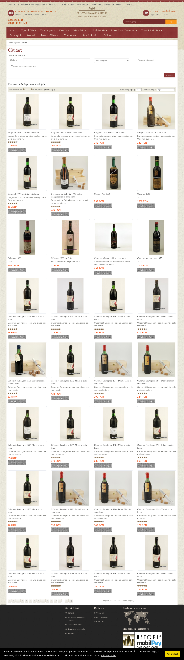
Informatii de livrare (75, 625)
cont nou (53, 4)
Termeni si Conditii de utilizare (76, 618)
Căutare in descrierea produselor (24, 66)
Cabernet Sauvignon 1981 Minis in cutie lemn (155, 446)
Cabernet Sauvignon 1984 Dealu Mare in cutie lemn (112, 510)
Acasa (13, 30)
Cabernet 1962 (144, 193)
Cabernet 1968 (14, 258)
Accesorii (31, 35)
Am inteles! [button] (172, 654)
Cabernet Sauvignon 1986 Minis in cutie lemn (26, 575)
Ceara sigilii (15, 35)
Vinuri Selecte (79, 30)
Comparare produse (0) (44, 89)
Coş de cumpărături (113, 4)
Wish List (99, 622)
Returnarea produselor (76, 629)
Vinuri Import (46, 30)
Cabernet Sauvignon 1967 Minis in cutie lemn (112, 318)
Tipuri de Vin (27, 30)
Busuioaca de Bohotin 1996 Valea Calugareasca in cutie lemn (66, 195)
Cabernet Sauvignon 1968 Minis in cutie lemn (155, 318)
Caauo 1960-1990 (102, 193)
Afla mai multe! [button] (108, 655)
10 (56, 601)
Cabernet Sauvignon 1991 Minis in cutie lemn (112, 575)
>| (71, 601)
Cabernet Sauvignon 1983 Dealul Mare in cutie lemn (69, 510)
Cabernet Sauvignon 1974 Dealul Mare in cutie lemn (113, 382)
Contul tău (100, 613)
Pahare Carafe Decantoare (123, 30)
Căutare (24, 42)
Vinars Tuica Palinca (150, 30)
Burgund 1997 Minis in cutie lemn (23, 193)
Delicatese (108, 35)
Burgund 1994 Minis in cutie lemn (109, 132)
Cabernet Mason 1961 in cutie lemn (110, 258)
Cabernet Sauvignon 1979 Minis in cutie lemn (69, 446)
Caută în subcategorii (146, 60)
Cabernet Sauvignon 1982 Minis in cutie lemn (26, 510)
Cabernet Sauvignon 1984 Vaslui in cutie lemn (155, 510)
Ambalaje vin (99, 30)
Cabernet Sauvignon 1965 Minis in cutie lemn (69, 318)
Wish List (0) (82, 4)
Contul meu (96, 4)
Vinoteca (63, 30)
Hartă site (71, 634)
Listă (24, 89)
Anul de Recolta (90, 35)
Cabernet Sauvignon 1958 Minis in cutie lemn (26, 318)
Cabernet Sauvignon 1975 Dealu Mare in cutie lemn (155, 382)
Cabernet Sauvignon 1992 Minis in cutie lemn (155, 575)
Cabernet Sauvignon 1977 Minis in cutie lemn (26, 446)
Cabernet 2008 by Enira (61, 258)
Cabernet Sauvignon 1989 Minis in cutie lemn (69, 575)
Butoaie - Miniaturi (49, 35)
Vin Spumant (70, 35)
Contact (128, 4)
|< (9, 601)
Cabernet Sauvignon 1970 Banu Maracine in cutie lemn (27, 382)
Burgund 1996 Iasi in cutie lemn (151, 132)
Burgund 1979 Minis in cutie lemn (66, 132)
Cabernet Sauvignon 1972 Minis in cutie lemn (69, 382)
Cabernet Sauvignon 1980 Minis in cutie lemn (112, 446)
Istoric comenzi (102, 617)
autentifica (25, 4)
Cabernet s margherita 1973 (149, 258)
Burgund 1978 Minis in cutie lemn (23, 132)
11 (60, 601)
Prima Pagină (68, 4)
